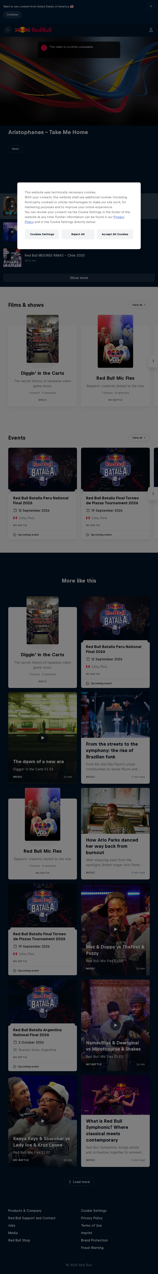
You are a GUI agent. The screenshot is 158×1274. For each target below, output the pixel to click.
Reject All (78, 234)
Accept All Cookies (115, 234)
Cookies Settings (42, 234)
